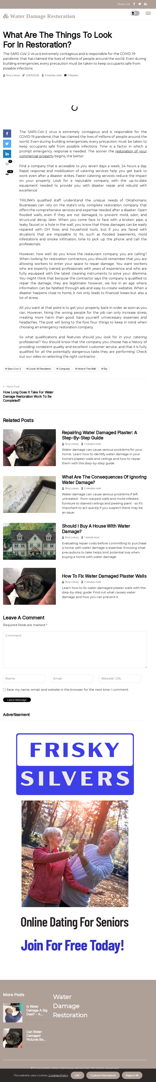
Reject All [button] (132, 1075)
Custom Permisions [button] (103, 1075)
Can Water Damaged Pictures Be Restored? (34, 1036)
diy (105, 368)
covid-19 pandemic (39, 368)
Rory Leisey (13, 75)
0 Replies (72, 75)
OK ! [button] (77, 1075)
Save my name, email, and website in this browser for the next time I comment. (68, 689)
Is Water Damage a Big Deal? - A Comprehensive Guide (38, 1010)
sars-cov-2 (14, 368)
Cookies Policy (58, 1075)
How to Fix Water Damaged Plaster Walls (104, 576)
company (64, 368)
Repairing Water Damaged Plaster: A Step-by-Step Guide (99, 435)
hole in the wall (87, 368)
